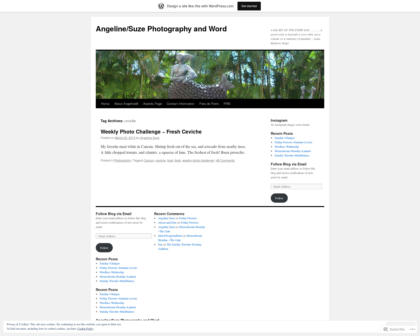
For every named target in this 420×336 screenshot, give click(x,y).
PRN (227, 103)
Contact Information (180, 103)
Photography (122, 160)
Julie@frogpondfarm (170, 235)
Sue (160, 244)
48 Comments (225, 160)
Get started (249, 6)
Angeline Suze (149, 138)
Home (105, 103)
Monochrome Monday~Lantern (293, 151)
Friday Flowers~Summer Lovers (293, 142)
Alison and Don (167, 222)
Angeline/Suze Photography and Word (161, 28)
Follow (279, 198)
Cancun (149, 160)
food (170, 160)
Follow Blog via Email (288, 164)
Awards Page (152, 103)
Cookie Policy (85, 328)
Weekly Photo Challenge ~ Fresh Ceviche (151, 131)
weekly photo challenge (198, 160)
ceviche (161, 160)
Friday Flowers (188, 218)
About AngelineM (126, 103)
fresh (178, 160)
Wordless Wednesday (287, 146)
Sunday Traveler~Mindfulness (292, 155)
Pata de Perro (209, 103)
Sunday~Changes (285, 138)
